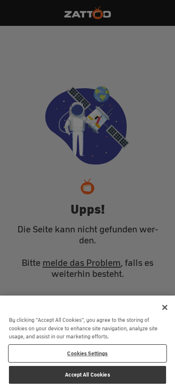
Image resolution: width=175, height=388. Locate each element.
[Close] (164, 307)
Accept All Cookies (87, 374)
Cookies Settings (87, 353)
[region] (87, 342)
